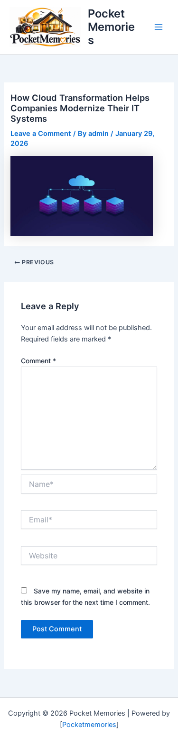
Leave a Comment (40, 133)
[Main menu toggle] (159, 27)
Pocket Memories (111, 27)
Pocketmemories (89, 724)
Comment (38, 361)
